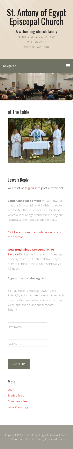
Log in (11, 389)
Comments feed (18, 401)
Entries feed (16, 395)
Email (12, 309)
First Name (15, 327)
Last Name (15, 344)
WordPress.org (18, 407)
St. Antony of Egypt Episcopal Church (36, 17)
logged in (31, 188)
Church (15, 439)
